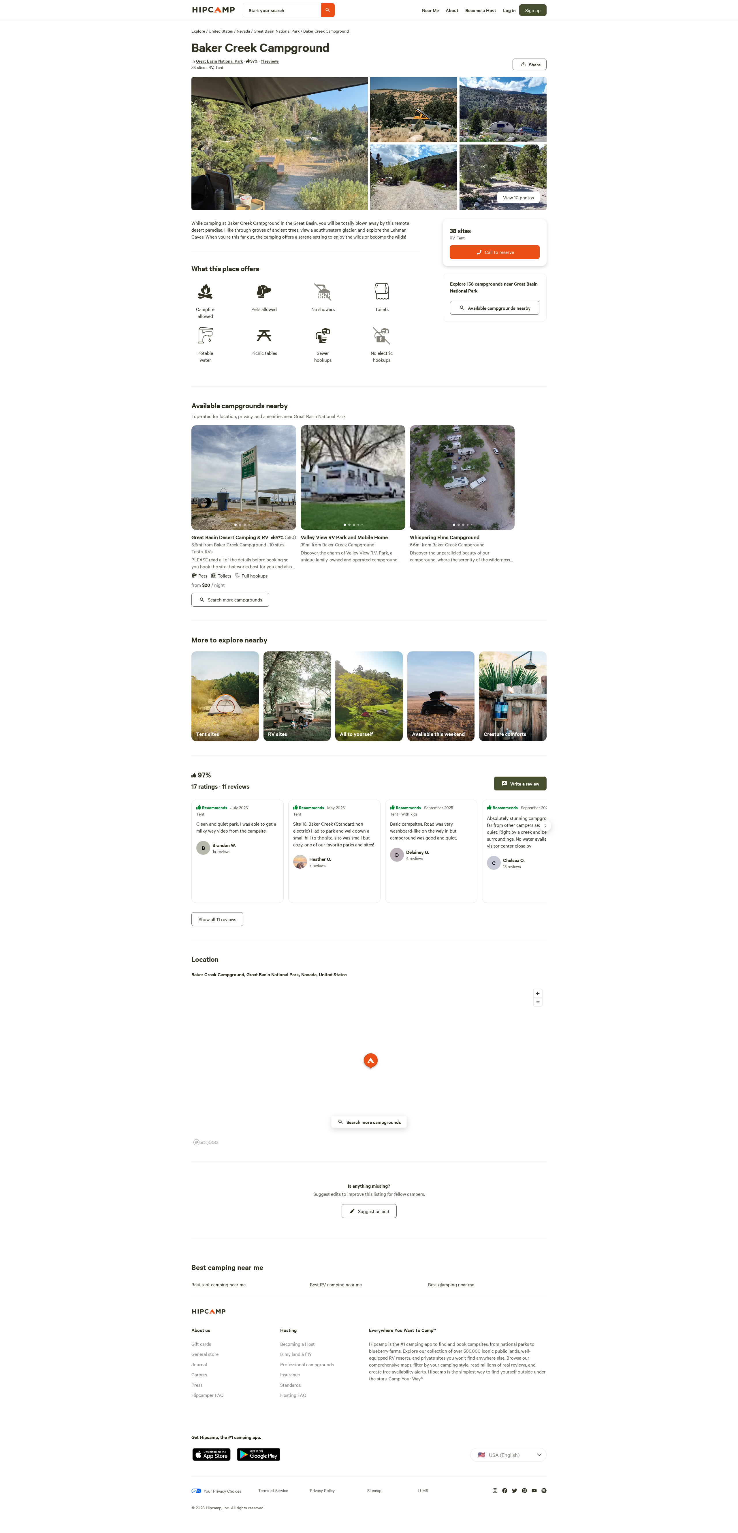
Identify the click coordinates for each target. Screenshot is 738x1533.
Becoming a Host (297, 1344)
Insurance (290, 1374)
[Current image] (235, 525)
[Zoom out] (538, 1002)
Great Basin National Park (277, 31)
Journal (199, 1364)
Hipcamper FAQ (207, 1395)
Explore (198, 31)
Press (196, 1385)
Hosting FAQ (293, 1395)
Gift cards (201, 1344)
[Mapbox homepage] (206, 1142)
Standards (290, 1385)
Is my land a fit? (296, 1354)
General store (205, 1354)
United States (221, 31)
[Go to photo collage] (279, 143)
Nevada (243, 31)
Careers (199, 1374)
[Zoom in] (538, 993)
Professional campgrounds (307, 1364)
